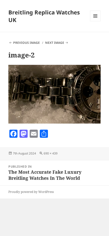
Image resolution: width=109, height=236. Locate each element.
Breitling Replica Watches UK (44, 16)
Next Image (54, 43)
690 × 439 (51, 153)
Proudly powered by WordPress (31, 192)
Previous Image (26, 43)
